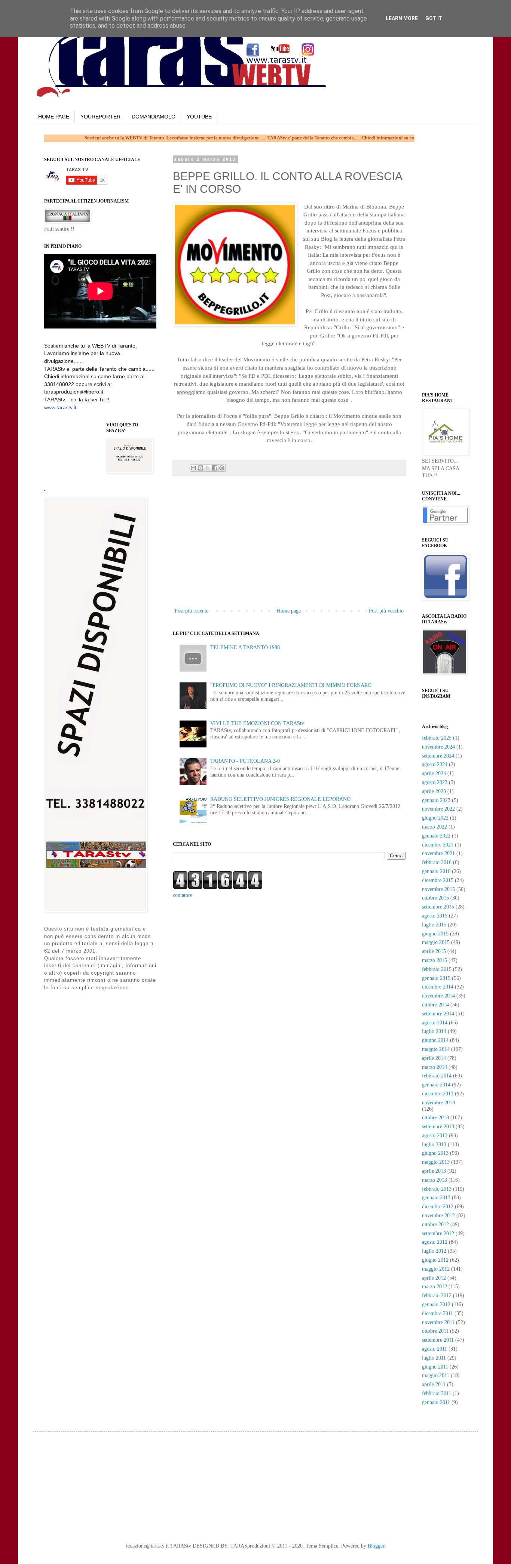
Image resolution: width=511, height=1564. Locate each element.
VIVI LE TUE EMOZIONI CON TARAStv (257, 723)
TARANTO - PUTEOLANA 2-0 (245, 761)
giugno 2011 (435, 1367)
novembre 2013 (438, 1102)
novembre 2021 (438, 853)
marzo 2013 (434, 1180)
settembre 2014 (438, 1014)
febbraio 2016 (437, 862)
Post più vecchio (386, 611)
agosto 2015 (434, 916)
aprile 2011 (434, 1384)
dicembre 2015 (437, 880)
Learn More (402, 18)
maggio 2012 (436, 1269)
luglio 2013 (434, 1144)
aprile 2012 (434, 1278)
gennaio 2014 (436, 1085)
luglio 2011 (434, 1358)
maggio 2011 (435, 1375)
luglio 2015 (434, 925)
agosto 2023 (434, 782)
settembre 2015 (438, 907)
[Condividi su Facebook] (214, 468)
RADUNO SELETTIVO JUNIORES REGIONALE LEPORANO (280, 799)
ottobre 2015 (435, 898)
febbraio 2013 (437, 1189)
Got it (434, 18)
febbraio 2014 (437, 1076)
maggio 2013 (436, 1162)
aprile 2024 (434, 773)
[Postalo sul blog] (200, 468)
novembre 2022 (438, 809)
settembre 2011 (438, 1340)
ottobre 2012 (435, 1224)
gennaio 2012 (436, 1304)
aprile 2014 (434, 1058)
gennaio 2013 (436, 1197)
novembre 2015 (438, 889)
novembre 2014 (438, 996)
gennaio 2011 (436, 1402)
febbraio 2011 (436, 1393)
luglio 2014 (434, 1031)
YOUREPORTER (100, 117)
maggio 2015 (436, 942)
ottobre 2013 (435, 1117)
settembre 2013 (438, 1126)
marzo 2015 (434, 960)
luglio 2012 (434, 1251)
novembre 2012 (438, 1215)
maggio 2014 (436, 1049)
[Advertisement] (289, 550)
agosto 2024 (434, 764)
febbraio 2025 (437, 738)
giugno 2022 (435, 818)
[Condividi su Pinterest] (222, 468)
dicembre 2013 (437, 1093)
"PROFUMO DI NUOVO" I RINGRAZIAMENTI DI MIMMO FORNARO (290, 685)
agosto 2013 (434, 1135)
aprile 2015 (434, 951)
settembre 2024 (438, 756)
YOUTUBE (199, 117)
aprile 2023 (434, 791)
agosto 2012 (434, 1242)
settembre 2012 (438, 1233)
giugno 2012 (435, 1260)
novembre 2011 (438, 1322)
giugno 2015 (435, 934)
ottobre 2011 (435, 1331)
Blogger (376, 1546)
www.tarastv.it (60, 407)
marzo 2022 (434, 827)
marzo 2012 (434, 1286)
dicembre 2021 (437, 845)
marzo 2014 (434, 1067)
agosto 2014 (434, 1022)
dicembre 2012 (437, 1206)
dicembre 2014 (437, 987)
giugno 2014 (435, 1040)
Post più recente (191, 611)
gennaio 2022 (436, 836)
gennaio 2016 (436, 871)
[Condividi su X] (207, 468)
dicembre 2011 (437, 1313)
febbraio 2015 (437, 969)
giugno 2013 (435, 1153)
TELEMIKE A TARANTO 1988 (245, 647)
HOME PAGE (53, 117)
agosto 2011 (434, 1349)
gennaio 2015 (436, 978)
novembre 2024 (438, 747)
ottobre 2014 (435, 1005)
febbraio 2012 (437, 1295)
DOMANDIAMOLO (153, 117)
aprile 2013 (434, 1171)
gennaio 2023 (436, 800)
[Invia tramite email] (193, 468)
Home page (289, 611)
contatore (182, 895)
